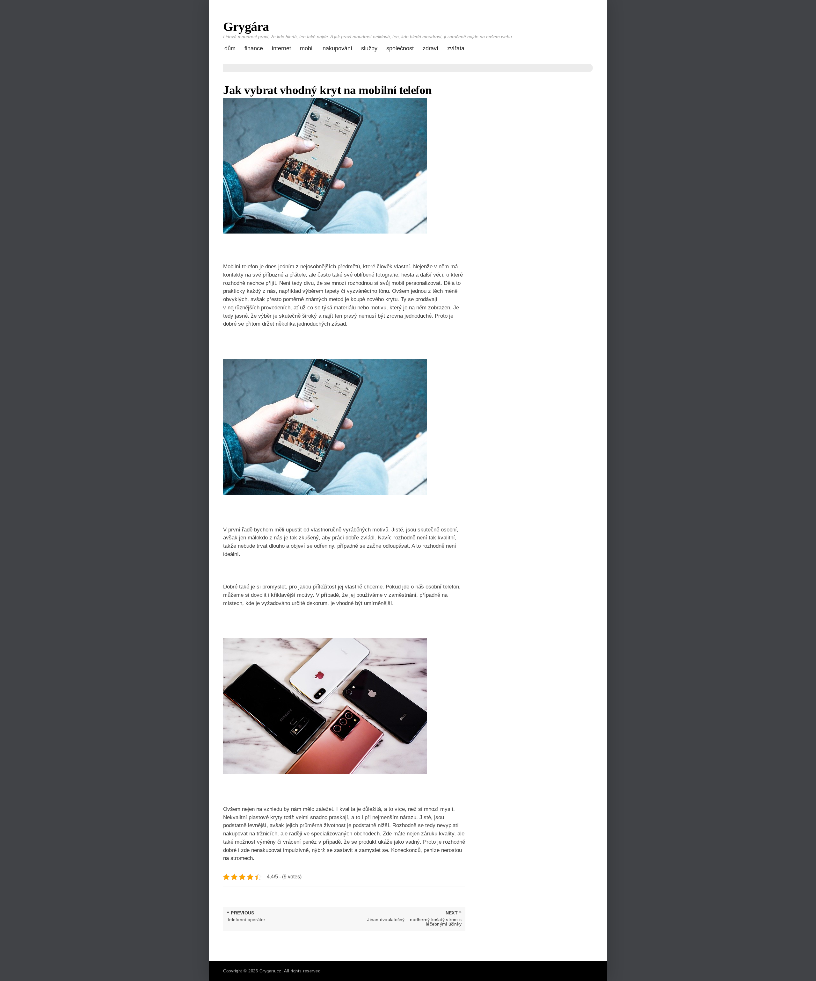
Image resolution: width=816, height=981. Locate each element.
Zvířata (455, 48)
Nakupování (337, 48)
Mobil (307, 48)
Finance (253, 48)
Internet (281, 48)
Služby (369, 48)
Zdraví (430, 48)
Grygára (246, 26)
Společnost (400, 48)
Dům (230, 48)
